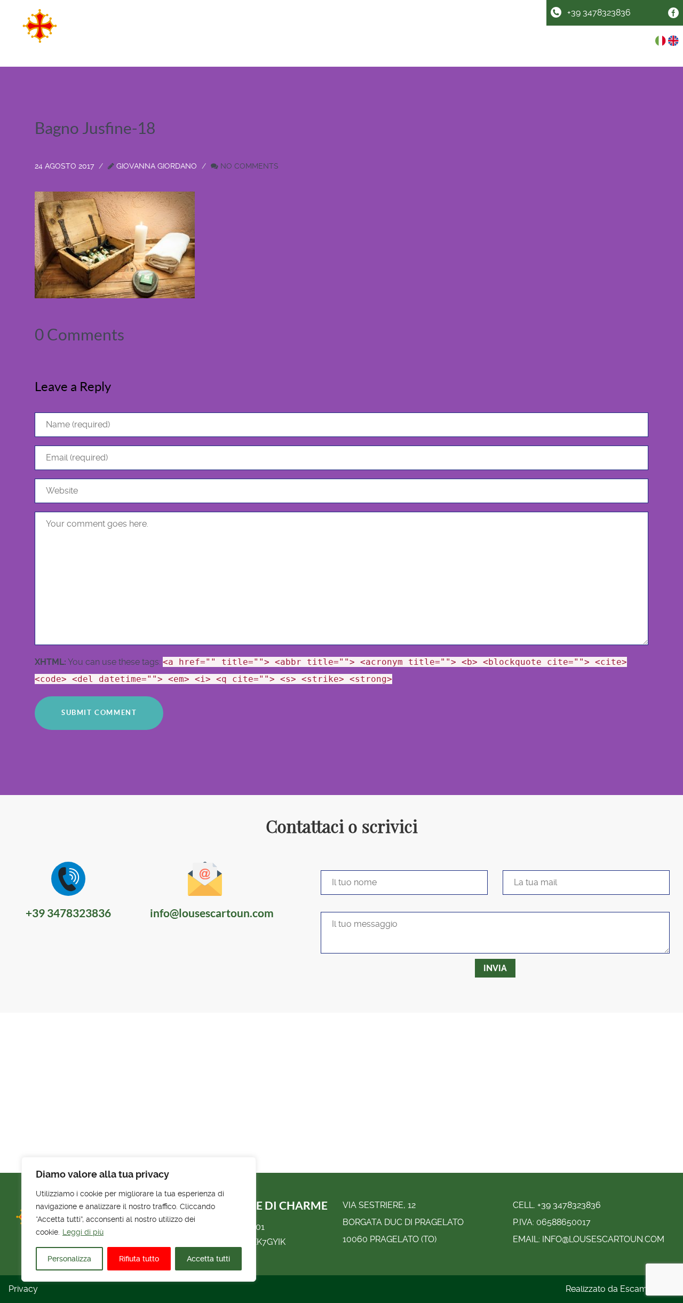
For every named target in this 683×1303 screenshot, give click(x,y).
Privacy (23, 1289)
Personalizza (69, 1258)
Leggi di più (83, 1232)
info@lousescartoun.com (603, 1239)
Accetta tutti (208, 1258)
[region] (138, 1219)
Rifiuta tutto (139, 1258)
